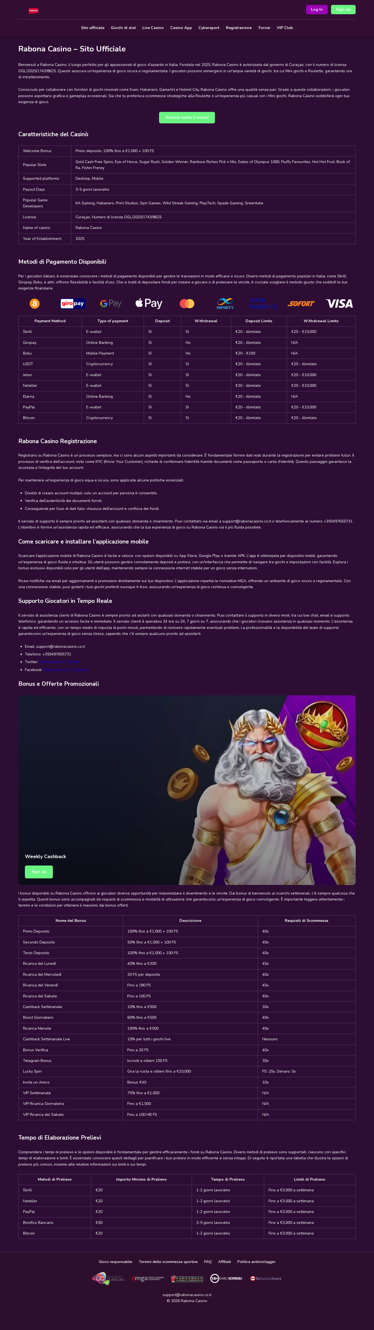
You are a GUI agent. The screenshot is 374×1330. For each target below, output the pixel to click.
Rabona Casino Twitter (59, 661)
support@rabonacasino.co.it (187, 1294)
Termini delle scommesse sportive (168, 1261)
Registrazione (239, 27)
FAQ (208, 1261)
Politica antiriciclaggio (256, 1261)
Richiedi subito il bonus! (187, 117)
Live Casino (153, 27)
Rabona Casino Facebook (66, 669)
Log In (317, 9)
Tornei (264, 27)
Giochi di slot (123, 27)
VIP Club (285, 27)
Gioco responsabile (115, 1261)
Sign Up (343, 9)
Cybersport (208, 27)
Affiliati (224, 1261)
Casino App (181, 27)
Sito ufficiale (92, 27)
